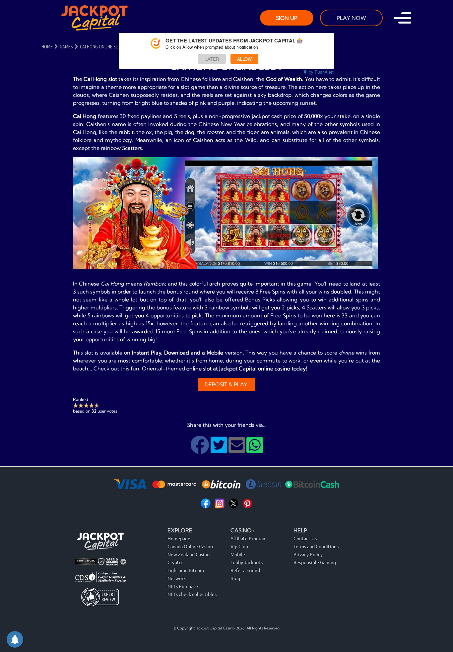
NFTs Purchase (182, 586)
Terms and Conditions (316, 546)
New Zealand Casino (188, 554)
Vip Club (239, 546)
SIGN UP (286, 18)
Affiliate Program (248, 538)
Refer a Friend (245, 570)
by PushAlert (321, 72)
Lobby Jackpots (246, 562)
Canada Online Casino (190, 546)
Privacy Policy (308, 554)
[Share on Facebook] (200, 450)
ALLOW (244, 59)
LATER (212, 59)
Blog (235, 578)
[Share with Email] (237, 450)
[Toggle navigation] (402, 18)
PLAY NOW (351, 18)
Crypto (174, 562)
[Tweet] (219, 450)
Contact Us (305, 538)
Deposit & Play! (227, 384)
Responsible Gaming (314, 562)
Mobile (237, 554)
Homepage (178, 538)
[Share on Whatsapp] (254, 450)
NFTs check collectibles (192, 594)
